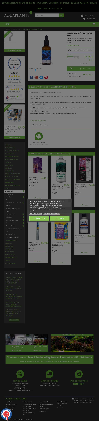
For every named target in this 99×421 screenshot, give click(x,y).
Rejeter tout (39, 218)
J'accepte (60, 218)
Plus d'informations (35, 214)
